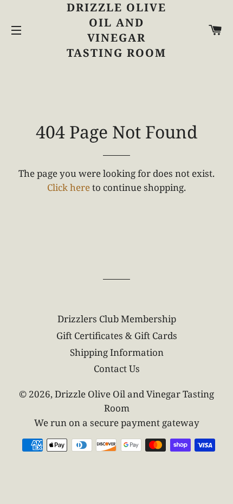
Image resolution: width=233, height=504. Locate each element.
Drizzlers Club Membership (116, 319)
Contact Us (117, 368)
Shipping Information (117, 352)
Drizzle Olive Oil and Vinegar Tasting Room (117, 30)
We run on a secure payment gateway (116, 422)
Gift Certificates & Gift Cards (116, 335)
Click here (68, 187)
